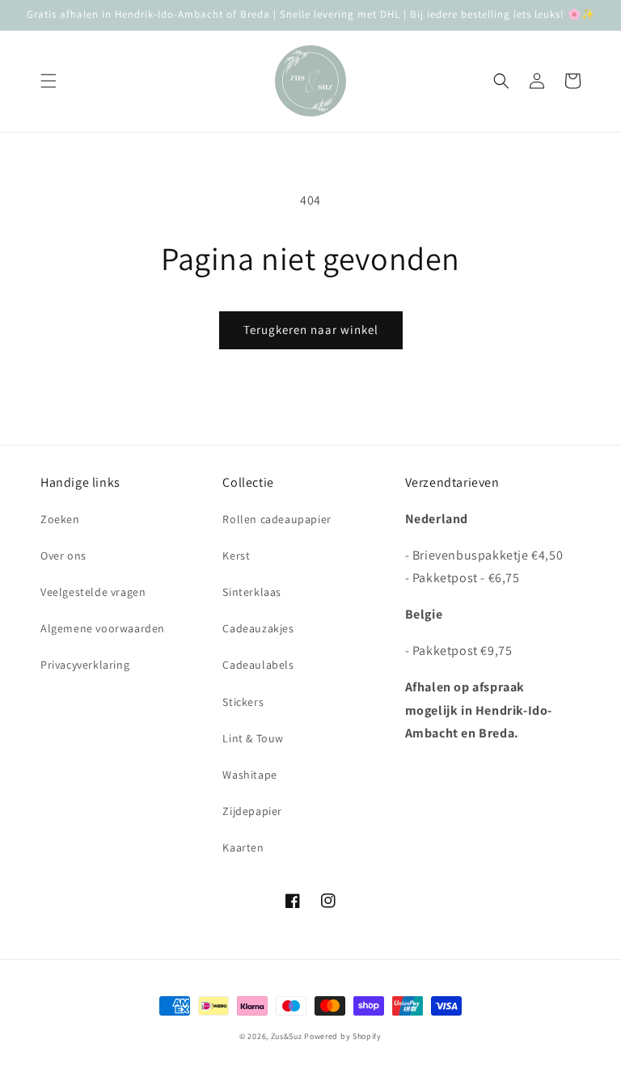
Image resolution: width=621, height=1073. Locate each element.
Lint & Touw (253, 738)
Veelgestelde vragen (93, 592)
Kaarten (243, 847)
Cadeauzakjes (258, 628)
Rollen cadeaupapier (276, 519)
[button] (48, 81)
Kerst (236, 555)
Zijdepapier (252, 811)
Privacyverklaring (84, 664)
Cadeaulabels (258, 664)
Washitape (249, 774)
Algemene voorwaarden (102, 628)
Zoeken (60, 519)
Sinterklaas (251, 592)
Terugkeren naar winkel (310, 329)
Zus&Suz (286, 1036)
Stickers (243, 702)
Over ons (63, 555)
